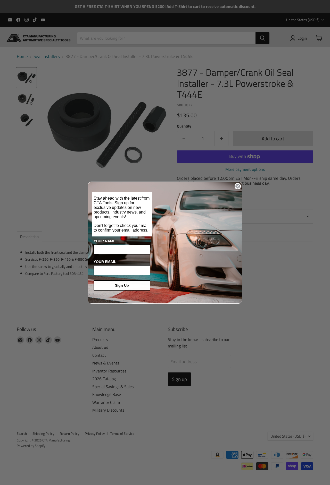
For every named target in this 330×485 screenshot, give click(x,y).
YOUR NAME (105, 241)
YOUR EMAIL (105, 262)
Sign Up (122, 285)
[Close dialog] (237, 186)
